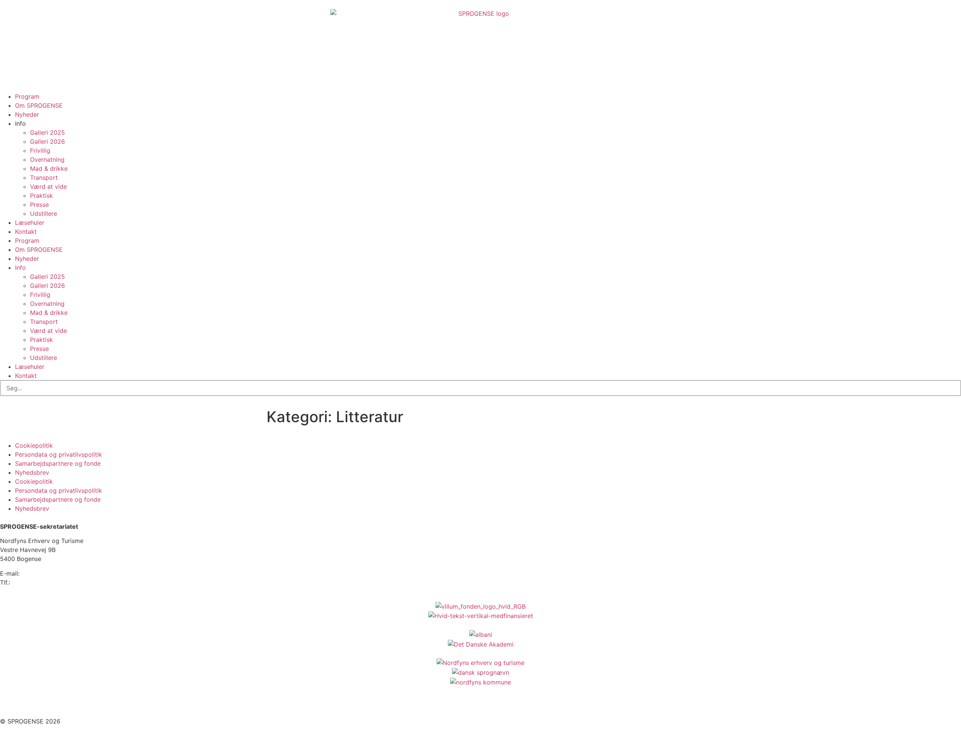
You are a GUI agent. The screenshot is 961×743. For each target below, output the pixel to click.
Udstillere (43, 213)
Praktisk (41, 195)
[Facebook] (9, 705)
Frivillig (40, 150)
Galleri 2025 (47, 132)
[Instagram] (30, 705)
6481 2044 (27, 582)
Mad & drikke (49, 168)
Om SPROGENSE (39, 105)
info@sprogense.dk (48, 573)
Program (27, 96)
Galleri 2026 (47, 141)
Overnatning (47, 159)
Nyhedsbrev (32, 472)
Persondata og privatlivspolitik (58, 454)
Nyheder (27, 114)
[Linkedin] (50, 705)
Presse (39, 204)
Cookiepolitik (34, 445)
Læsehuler (29, 222)
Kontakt (26, 231)
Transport (44, 177)
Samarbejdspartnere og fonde (58, 463)
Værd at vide (48, 186)
